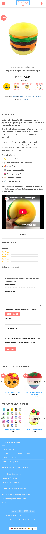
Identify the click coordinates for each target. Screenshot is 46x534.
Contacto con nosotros (10, 482)
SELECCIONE (12, 314)
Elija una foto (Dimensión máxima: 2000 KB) (21, 309)
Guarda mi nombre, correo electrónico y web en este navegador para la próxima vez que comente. (22, 341)
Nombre (8, 318)
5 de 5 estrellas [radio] (30, 287)
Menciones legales (15, 520)
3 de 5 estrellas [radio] (15, 287)
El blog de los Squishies (10, 457)
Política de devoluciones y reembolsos (16, 495)
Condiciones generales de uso (13, 503)
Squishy (19, 67)
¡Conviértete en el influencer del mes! (16, 453)
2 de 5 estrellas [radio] (9, 287)
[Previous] (1, 385)
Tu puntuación (10, 284)
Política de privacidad (29, 520)
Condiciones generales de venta (14, 499)
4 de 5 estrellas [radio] (22, 287)
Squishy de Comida (24, 96)
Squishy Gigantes (29, 67)
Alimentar (25, 99)
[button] (3, 4)
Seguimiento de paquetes (11, 474)
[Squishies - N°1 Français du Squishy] (23, 3)
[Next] (44, 385)
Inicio (13, 67)
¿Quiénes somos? (8, 449)
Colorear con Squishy (10, 461)
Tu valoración (10, 291)
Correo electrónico (12, 328)
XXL (29, 99)
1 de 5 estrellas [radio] (5, 287)
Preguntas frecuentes (10, 478)
